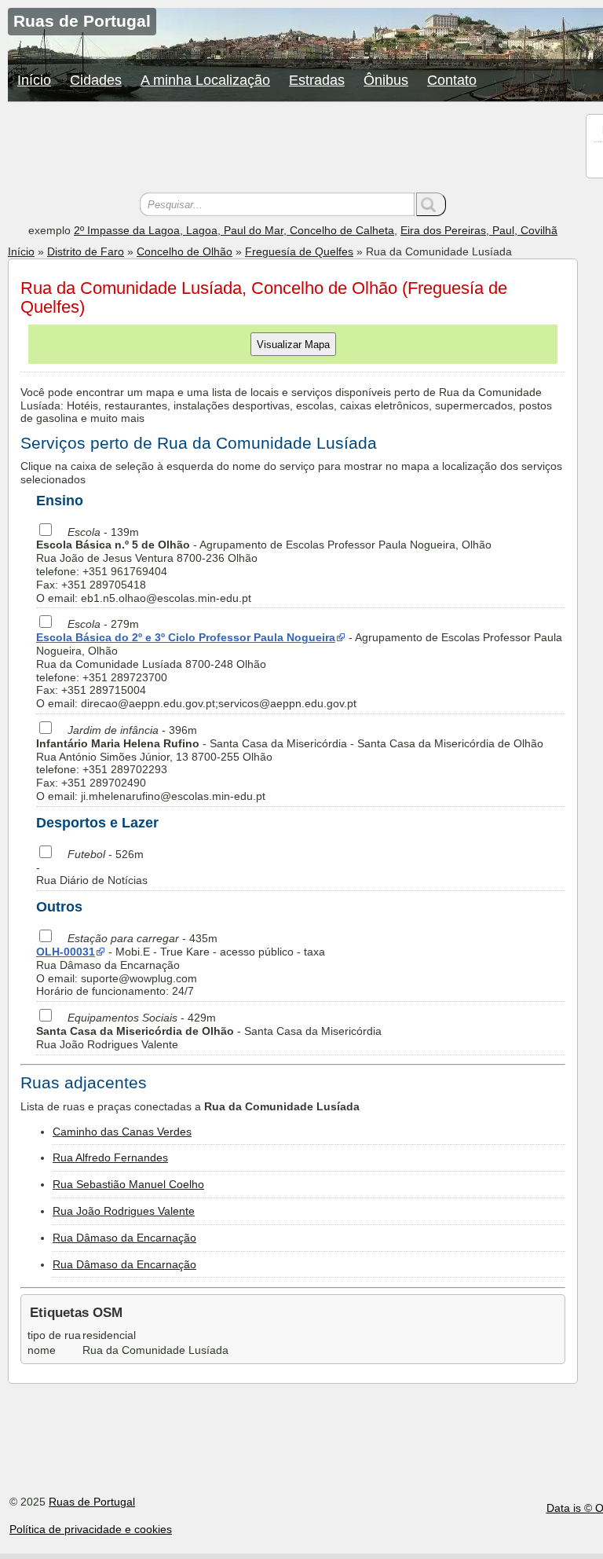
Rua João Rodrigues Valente (124, 1211)
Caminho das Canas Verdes (122, 1131)
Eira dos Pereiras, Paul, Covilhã (478, 230)
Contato (452, 80)
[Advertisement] (293, 149)
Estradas (317, 80)
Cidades (96, 80)
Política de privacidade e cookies (90, 1529)
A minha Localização (205, 80)
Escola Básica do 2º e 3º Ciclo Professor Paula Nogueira (185, 637)
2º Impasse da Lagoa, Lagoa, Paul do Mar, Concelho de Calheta (234, 230)
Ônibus (386, 80)
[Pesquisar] (431, 204)
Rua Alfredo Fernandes (110, 1157)
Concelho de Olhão (184, 251)
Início (34, 80)
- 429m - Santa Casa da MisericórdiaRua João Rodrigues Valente (209, 1031)
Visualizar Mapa (293, 344)
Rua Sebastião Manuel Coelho (128, 1184)
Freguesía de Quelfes (299, 251)
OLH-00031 (65, 951)
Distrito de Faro (85, 251)
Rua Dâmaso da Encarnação (124, 1237)
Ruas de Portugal (92, 1501)
